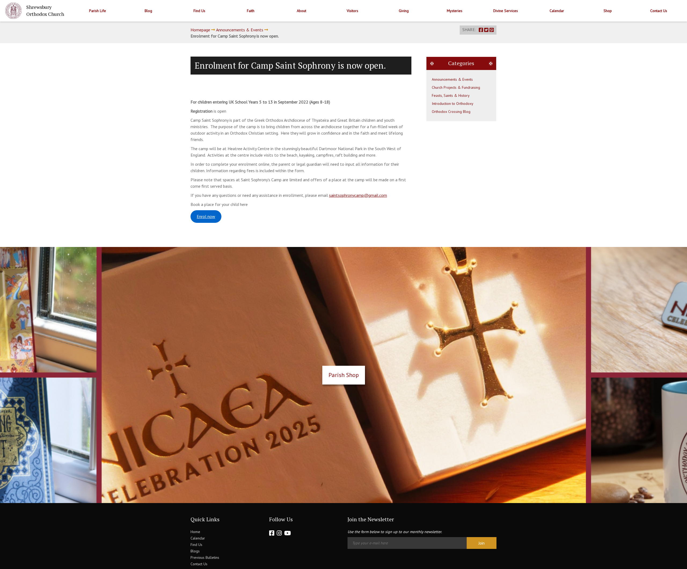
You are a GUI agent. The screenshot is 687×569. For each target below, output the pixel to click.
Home (195, 531)
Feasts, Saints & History (451, 95)
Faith (250, 10)
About (301, 10)
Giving (404, 10)
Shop (608, 10)
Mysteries (454, 10)
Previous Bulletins (205, 557)
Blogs (195, 551)
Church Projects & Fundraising (456, 87)
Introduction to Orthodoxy (452, 103)
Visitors (352, 10)
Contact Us (658, 10)
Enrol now (206, 216)
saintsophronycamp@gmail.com (358, 195)
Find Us (199, 10)
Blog (148, 10)
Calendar (557, 10)
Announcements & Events (239, 29)
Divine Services (505, 10)
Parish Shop (343, 375)
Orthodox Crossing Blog (451, 111)
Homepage (200, 29)
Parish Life (97, 10)
